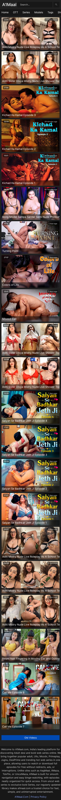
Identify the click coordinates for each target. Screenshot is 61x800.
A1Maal (9, 4)
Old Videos (30, 737)
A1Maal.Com (21, 796)
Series (26, 12)
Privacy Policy (38, 796)
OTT (15, 12)
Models (38, 12)
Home (5, 12)
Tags (50, 12)
